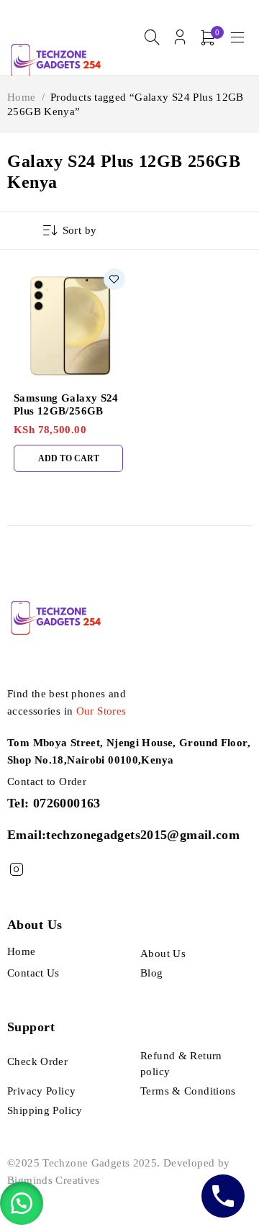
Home (21, 97)
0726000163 (67, 803)
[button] (21, 1203)
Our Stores (101, 711)
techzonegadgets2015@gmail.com (143, 835)
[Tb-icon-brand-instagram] (16, 870)
